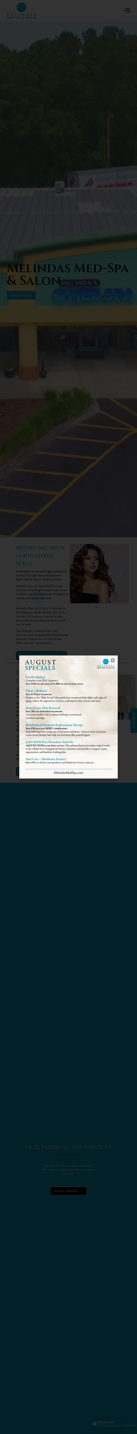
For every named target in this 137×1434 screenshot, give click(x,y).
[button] (112, 660)
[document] (68, 717)
